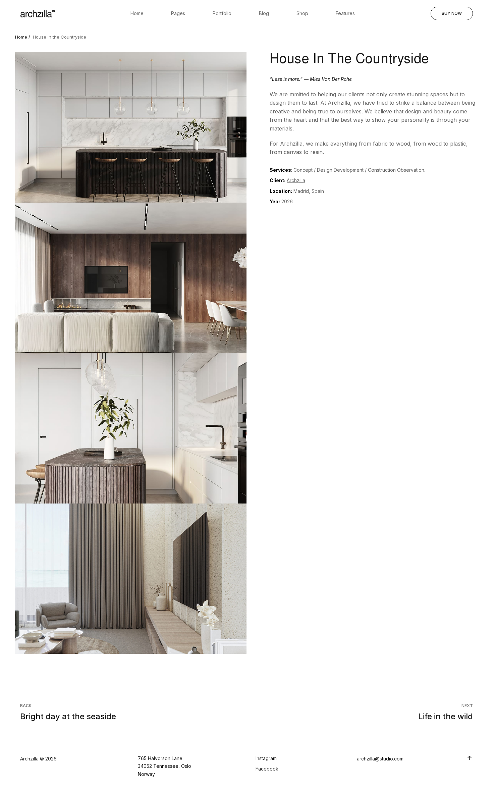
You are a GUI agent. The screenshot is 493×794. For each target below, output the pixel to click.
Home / (22, 37)
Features (345, 13)
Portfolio (222, 13)
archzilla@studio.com (380, 758)
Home (137, 13)
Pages (178, 13)
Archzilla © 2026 (38, 758)
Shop (302, 13)
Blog (264, 13)
